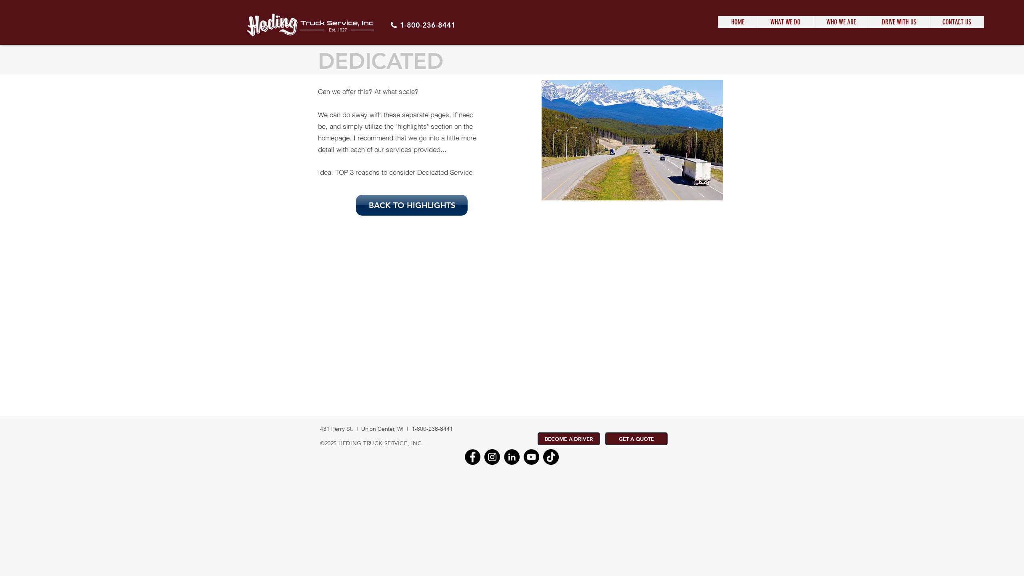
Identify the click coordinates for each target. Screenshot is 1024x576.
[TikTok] (551, 457)
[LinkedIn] (512, 457)
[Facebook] (472, 457)
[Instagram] (492, 457)
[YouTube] (531, 457)
